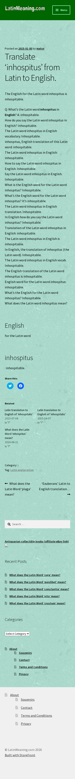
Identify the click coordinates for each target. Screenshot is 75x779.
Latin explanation (22, 470)
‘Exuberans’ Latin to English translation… (54, 486)
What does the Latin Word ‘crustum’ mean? (37, 603)
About (13, 649)
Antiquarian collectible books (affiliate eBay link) (37, 541)
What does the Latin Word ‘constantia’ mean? (39, 589)
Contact (24, 660)
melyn (40, 48)
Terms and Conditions (33, 667)
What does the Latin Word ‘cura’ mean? (34, 575)
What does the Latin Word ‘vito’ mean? (34, 596)
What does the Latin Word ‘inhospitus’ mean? (17, 434)
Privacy (24, 674)
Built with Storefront (20, 755)
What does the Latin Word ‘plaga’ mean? (18, 488)
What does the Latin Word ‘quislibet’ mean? (37, 582)
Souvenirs (25, 653)
